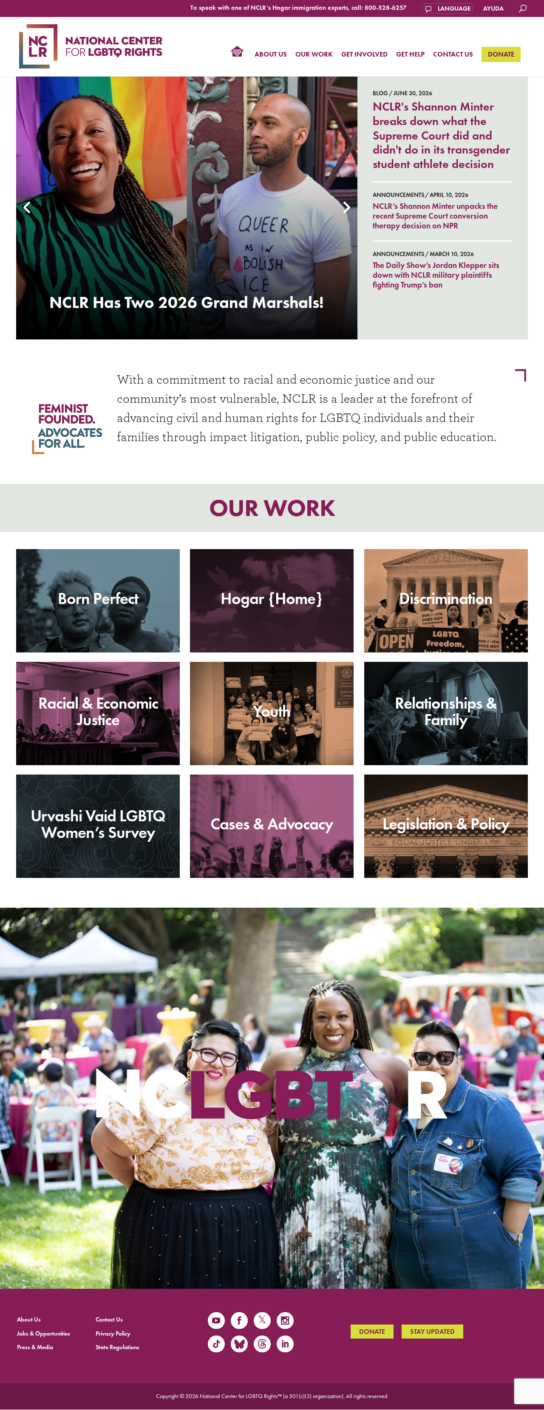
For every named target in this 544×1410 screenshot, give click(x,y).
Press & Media (35, 1347)
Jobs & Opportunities (43, 1333)
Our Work (314, 54)
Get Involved (364, 54)
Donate (501, 54)
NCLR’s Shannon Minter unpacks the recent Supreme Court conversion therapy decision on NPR (435, 216)
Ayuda (493, 8)
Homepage (237, 52)
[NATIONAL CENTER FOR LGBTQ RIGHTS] (90, 45)
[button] (27, 208)
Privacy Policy (113, 1333)
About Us (271, 54)
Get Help (410, 54)
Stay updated (432, 1331)
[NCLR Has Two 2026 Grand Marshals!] (186, 207)
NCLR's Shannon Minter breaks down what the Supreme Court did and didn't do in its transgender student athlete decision (441, 135)
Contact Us (453, 54)
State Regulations (117, 1347)
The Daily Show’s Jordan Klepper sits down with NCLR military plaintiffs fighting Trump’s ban (436, 275)
